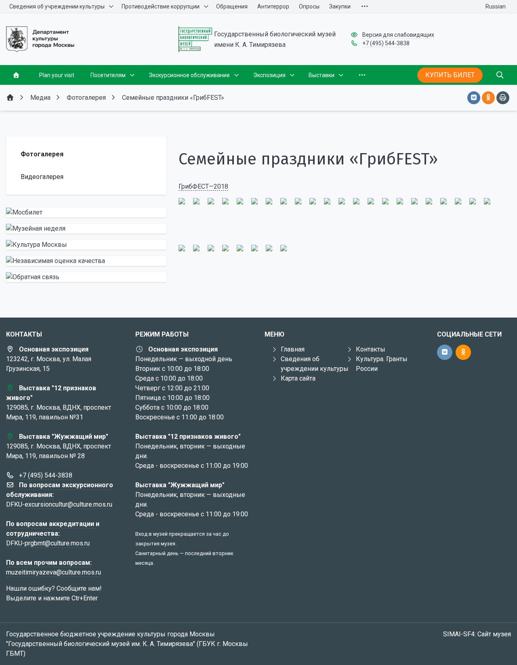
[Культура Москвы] (86, 245)
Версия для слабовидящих (398, 35)
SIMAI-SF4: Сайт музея (477, 634)
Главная (293, 349)
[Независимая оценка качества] (86, 261)
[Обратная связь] (86, 277)
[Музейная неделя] (86, 229)
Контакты (370, 349)
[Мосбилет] (86, 212)
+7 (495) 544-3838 (386, 43)
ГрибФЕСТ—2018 (203, 186)
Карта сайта (298, 378)
